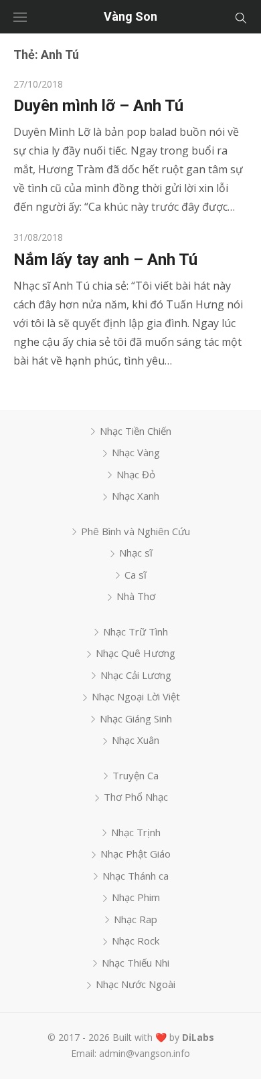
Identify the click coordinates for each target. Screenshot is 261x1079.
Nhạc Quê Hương (135, 653)
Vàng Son (130, 16)
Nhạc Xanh (135, 495)
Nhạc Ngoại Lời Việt (136, 696)
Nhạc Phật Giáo (135, 853)
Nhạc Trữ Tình (135, 631)
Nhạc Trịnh (136, 832)
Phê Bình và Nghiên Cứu (135, 531)
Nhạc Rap (135, 919)
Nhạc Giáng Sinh (136, 718)
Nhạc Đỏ (135, 474)
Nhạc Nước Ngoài (135, 984)
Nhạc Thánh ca (135, 875)
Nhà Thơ (135, 596)
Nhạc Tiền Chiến (135, 430)
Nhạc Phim (136, 897)
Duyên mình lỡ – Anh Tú (98, 105)
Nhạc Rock (135, 940)
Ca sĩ (135, 574)
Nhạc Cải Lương (135, 675)
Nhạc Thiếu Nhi (135, 962)
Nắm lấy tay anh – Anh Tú (105, 259)
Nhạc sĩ (136, 552)
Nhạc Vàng (136, 452)
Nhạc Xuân (135, 740)
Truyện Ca (135, 775)
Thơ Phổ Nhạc (136, 796)
